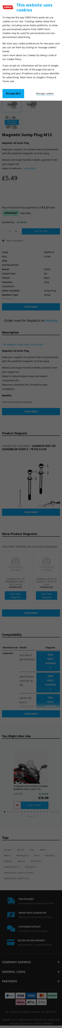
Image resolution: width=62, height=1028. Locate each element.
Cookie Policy (14, 59)
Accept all (12, 93)
